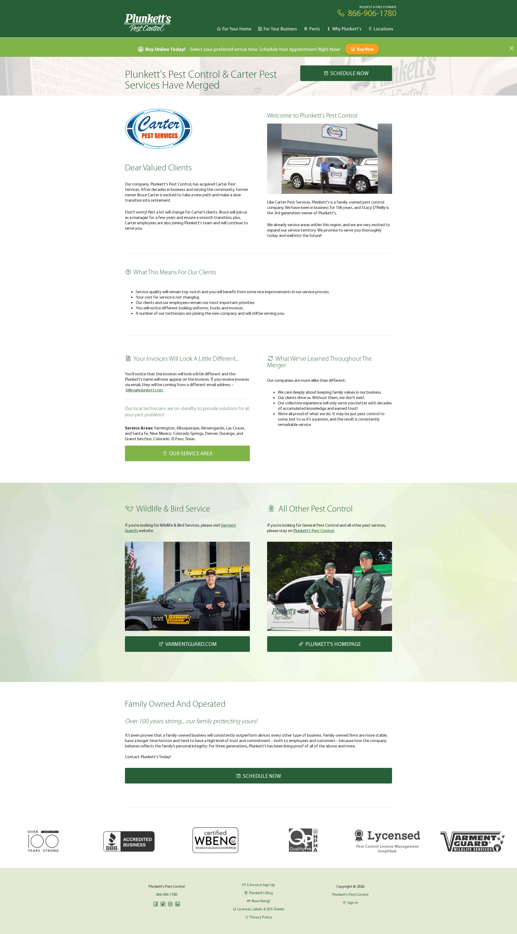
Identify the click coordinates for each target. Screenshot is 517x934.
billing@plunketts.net (144, 390)
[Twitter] (163, 904)
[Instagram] (170, 904)
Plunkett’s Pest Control (313, 530)
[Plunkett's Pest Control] (148, 22)
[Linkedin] (177, 904)
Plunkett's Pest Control (350, 894)
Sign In (352, 902)
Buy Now (365, 49)
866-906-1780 (166, 894)
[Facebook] (155, 904)
